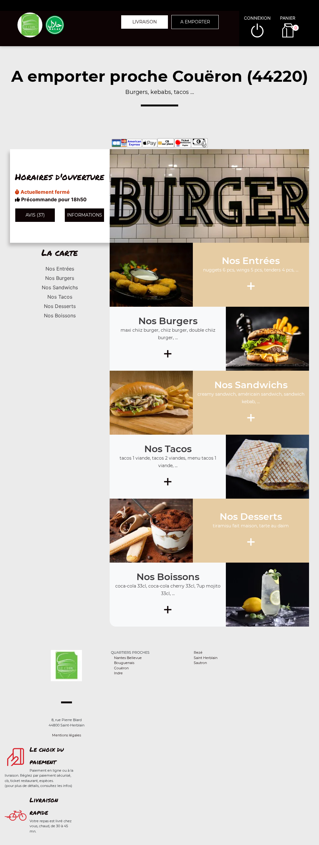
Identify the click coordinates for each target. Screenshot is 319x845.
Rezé (198, 652)
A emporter (195, 22)
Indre (118, 673)
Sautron (200, 663)
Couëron (121, 668)
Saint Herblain (205, 658)
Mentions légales (66, 735)
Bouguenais (124, 663)
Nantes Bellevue (128, 658)
